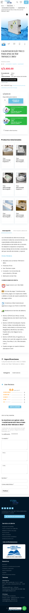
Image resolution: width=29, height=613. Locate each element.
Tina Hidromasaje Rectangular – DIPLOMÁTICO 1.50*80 (20, 161)
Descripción (6, 231)
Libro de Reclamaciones (10, 542)
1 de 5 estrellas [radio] (12, 433)
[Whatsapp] (10, 508)
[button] (27, 14)
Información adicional (20, 231)
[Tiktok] (12, 508)
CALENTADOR (21, 8)
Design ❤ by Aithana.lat (14, 610)
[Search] (17, 2)
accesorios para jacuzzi (19, 85)
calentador (4, 87)
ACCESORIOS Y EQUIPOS (8, 8)
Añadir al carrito (15, 100)
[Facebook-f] (2, 508)
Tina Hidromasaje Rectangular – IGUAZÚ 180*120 (7, 189)
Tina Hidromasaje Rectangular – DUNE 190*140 (20, 216)
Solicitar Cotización (9, 79)
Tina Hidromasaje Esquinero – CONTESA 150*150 (7, 161)
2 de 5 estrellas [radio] (12, 433)
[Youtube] (5, 508)
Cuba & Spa (4, 82)
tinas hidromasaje (12, 87)
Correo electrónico (8, 484)
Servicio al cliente (8, 523)
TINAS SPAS (10, 6)
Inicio (2, 6)
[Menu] (2, 2)
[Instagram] (7, 508)
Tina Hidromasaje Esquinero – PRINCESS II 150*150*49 (20, 189)
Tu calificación (6, 434)
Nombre (4, 478)
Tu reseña (5, 438)
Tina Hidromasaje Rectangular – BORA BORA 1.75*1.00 (7, 217)
